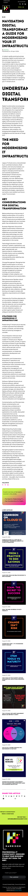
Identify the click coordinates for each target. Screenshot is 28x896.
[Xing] (3, 799)
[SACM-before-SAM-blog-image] (14, 685)
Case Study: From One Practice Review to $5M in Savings (14, 576)
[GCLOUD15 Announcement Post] (14, 512)
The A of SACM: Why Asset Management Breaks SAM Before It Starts (13, 714)
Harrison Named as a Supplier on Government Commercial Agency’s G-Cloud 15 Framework (13, 541)
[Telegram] (16, 796)
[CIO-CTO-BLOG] (14, 720)
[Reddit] (8, 796)
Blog (3, 17)
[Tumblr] (19, 796)
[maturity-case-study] (14, 547)
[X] (6, 796)
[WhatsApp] (14, 796)
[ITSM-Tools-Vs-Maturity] (14, 650)
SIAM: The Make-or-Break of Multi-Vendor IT (12, 610)
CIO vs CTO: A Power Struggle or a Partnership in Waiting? (12, 748)
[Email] (15, 799)
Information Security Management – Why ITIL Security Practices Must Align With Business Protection (13, 783)
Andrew (6, 50)
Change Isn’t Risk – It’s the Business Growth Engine (12, 644)
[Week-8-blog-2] (14, 754)
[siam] (14, 581)
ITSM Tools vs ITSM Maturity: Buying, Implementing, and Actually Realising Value (13, 679)
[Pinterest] (22, 796)
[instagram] (22, 4)
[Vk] (24, 796)
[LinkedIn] (11, 796)
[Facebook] (3, 796)
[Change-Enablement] (14, 616)
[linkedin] (25, 4)
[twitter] (20, 4)
